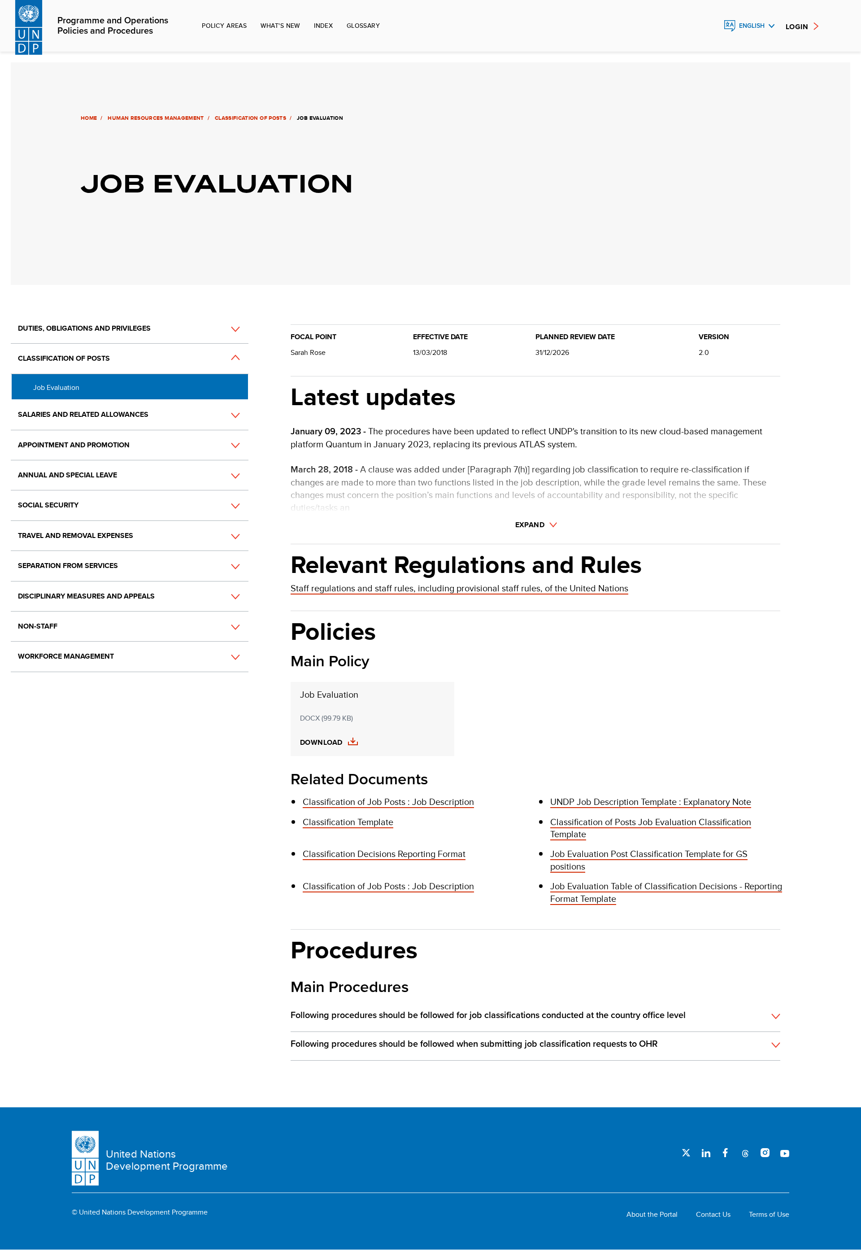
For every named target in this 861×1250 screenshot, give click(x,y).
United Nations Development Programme (167, 1160)
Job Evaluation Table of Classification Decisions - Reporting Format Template (666, 892)
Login (797, 26)
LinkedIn (705, 1152)
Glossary (363, 25)
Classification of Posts (250, 118)
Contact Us (713, 1214)
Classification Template (348, 821)
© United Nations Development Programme (140, 1212)
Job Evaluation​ (56, 387)
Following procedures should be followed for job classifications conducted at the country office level (488, 1015)
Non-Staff (37, 626)
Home (89, 118)
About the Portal (652, 1214)
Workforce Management (66, 656)
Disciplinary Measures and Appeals (86, 596)
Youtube (784, 1152)
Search (710, 26)
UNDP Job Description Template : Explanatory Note (650, 801)
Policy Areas (224, 25)
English (752, 26)
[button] (225, 328)
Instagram (765, 1152)
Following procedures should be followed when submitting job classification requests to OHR (474, 1044)
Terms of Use (769, 1214)
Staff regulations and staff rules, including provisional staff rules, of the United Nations (459, 587)
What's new (280, 25)
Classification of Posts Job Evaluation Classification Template (650, 827)
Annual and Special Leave (67, 475)
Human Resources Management (156, 118)
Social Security (48, 505)
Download (321, 742)
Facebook (725, 1152)
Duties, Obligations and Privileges (84, 328)
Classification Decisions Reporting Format (384, 853)
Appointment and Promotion (74, 445)
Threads (745, 1152)
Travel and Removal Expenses (75, 535)
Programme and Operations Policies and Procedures (112, 26)
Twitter (686, 1152)
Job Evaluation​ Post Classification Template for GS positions (649, 859)
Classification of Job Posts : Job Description (388, 801)
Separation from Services (68, 565)
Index (323, 25)
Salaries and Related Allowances (83, 414)
